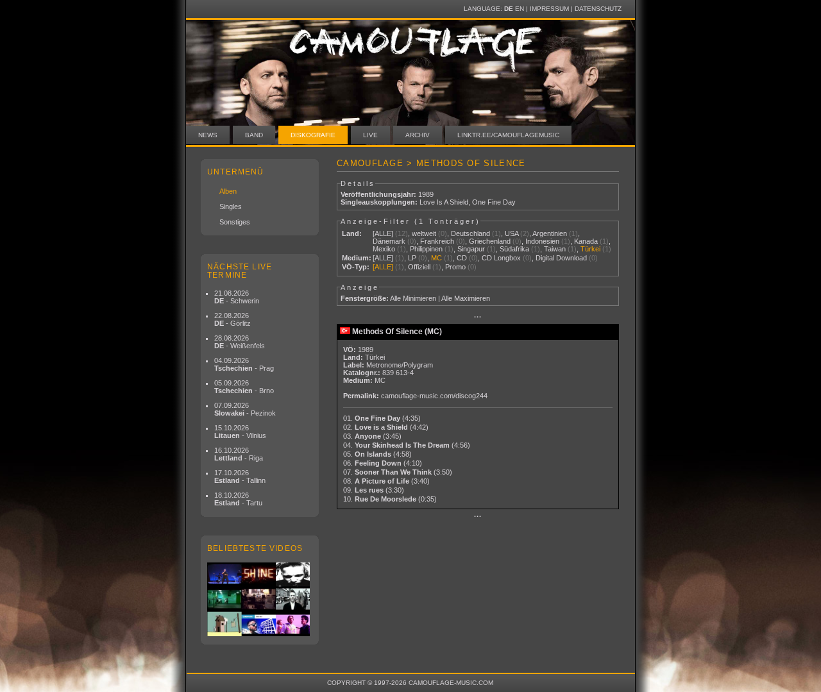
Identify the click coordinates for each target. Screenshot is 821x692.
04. (406, 445)
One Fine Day (494, 202)
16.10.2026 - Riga (238, 454)
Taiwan (555, 249)
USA (511, 233)
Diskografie (313, 135)
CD (462, 258)
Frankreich (437, 241)
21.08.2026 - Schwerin (236, 297)
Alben (228, 191)
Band (254, 135)
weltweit (424, 233)
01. (382, 418)
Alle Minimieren (413, 298)
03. (372, 436)
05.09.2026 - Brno (244, 386)
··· (478, 317)
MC (436, 258)
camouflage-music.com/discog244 (434, 396)
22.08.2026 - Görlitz (232, 319)
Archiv (417, 135)
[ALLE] (383, 233)
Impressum (549, 8)
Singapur (471, 249)
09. (373, 490)
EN (519, 8)
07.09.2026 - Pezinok (245, 409)
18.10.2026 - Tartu (238, 499)
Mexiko (384, 249)
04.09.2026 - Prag (244, 364)
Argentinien (549, 233)
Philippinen (426, 249)
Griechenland (490, 241)
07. (397, 472)
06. (382, 463)
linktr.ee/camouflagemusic (508, 135)
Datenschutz (598, 8)
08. (386, 481)
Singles (230, 206)
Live (370, 135)
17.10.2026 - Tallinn (240, 476)
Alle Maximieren (465, 298)
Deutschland (470, 233)
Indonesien (542, 241)
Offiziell (419, 267)
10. (390, 499)
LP (412, 258)
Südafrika (514, 249)
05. (377, 454)
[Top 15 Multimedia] (259, 599)
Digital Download (561, 258)
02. (385, 427)
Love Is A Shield (443, 202)
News (207, 135)
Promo (455, 267)
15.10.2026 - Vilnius (240, 431)
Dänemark (389, 241)
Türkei (590, 249)
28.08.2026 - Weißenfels (239, 342)
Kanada (586, 241)
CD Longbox (501, 258)
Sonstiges (234, 222)
